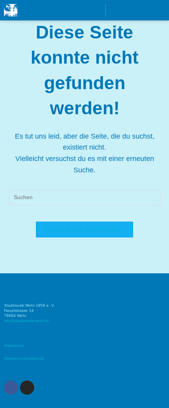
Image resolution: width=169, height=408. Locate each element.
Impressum (14, 345)
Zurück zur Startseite (84, 229)
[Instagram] (158, 10)
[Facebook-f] (144, 10)
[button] (76, 10)
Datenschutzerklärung (24, 358)
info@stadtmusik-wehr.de (26, 320)
